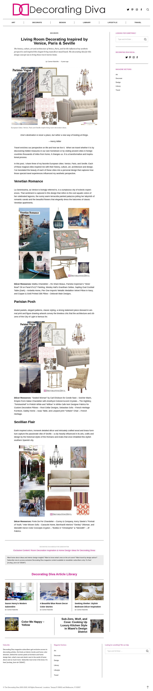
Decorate (37, 22)
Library (87, 22)
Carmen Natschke (53, 61)
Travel (138, 22)
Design (62, 22)
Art (13, 22)
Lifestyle (112, 22)
